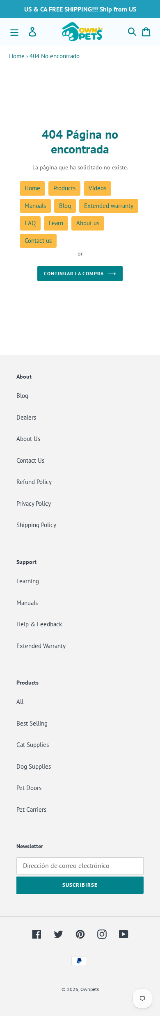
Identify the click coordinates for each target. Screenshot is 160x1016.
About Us (28, 439)
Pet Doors (28, 788)
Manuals (35, 206)
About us (87, 223)
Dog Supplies (33, 766)
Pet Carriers (31, 809)
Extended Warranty (41, 646)
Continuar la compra (73, 273)
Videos (97, 188)
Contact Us (30, 460)
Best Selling (32, 723)
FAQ (30, 223)
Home (17, 56)
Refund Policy (34, 482)
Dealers (26, 417)
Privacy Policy (33, 503)
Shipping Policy (36, 525)
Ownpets (89, 989)
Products (64, 188)
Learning (27, 581)
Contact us (38, 240)
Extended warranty (108, 206)
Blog (65, 206)
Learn (56, 223)
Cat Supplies (32, 745)
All (19, 701)
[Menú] (14, 32)
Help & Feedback (39, 624)
